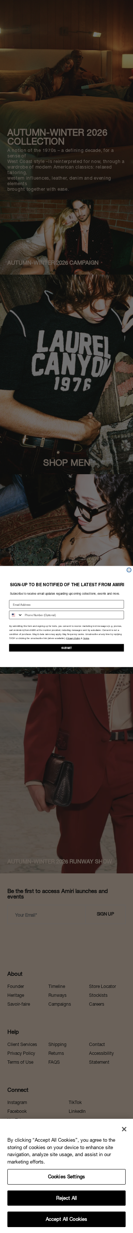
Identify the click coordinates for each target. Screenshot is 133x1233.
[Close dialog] (129, 570)
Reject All (66, 1198)
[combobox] (16, 615)
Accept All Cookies (66, 1219)
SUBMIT (66, 648)
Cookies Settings (66, 1176)
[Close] (124, 1129)
